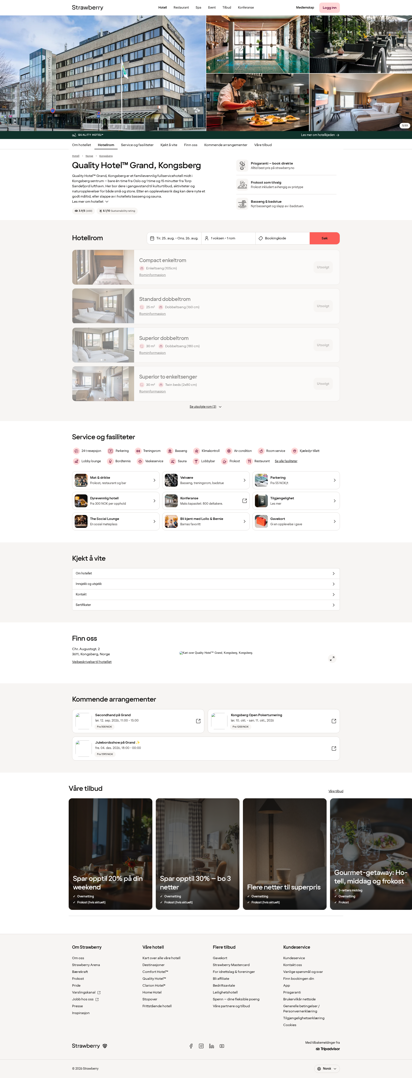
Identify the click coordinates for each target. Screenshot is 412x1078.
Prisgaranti (292, 992)
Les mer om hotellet (87, 201)
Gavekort (220, 958)
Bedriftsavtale (224, 985)
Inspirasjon (81, 1013)
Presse (77, 1006)
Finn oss (190, 145)
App (286, 985)
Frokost (78, 978)
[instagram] (201, 1046)
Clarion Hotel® (153, 985)
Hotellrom (106, 145)
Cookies (289, 1025)
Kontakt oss (292, 965)
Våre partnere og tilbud (231, 1006)
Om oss (78, 958)
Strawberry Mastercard (231, 965)
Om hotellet (81, 145)
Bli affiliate (221, 978)
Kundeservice (294, 958)
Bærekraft (80, 971)
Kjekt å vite (169, 145)
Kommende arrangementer (225, 145)
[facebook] (191, 1046)
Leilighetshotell (225, 992)
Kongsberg (106, 156)
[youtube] (221, 1046)
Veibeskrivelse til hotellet (92, 662)
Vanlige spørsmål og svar (303, 971)
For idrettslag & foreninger (234, 971)
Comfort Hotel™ (155, 971)
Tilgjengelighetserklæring (303, 1018)
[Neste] (128, 267)
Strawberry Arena (86, 965)
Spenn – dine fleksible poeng (236, 999)
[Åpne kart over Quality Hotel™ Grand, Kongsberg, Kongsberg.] (332, 658)
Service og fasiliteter (137, 145)
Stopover (149, 999)
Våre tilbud (263, 145)
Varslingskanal (83, 992)
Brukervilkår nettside (299, 999)
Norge (89, 156)
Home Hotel (152, 992)
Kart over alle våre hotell (161, 958)
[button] (103, 267)
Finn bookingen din (298, 978)
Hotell (75, 156)
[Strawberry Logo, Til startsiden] (87, 7)
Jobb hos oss (83, 999)
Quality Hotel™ (154, 978)
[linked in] (211, 1046)
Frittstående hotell (157, 1006)
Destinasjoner (153, 965)
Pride (76, 985)
